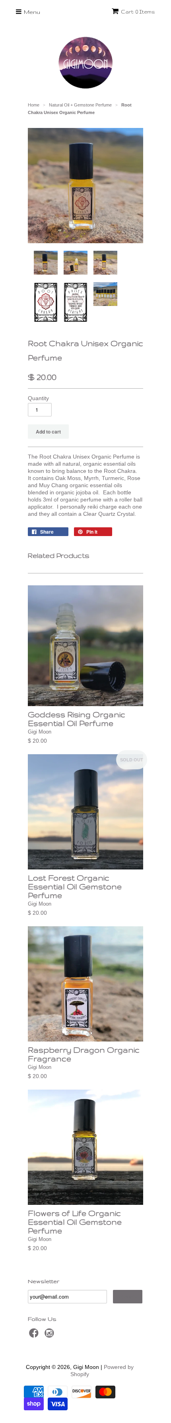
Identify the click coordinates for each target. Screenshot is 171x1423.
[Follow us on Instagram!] (50, 1335)
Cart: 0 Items (138, 11)
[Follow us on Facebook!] (35, 1335)
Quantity (38, 398)
